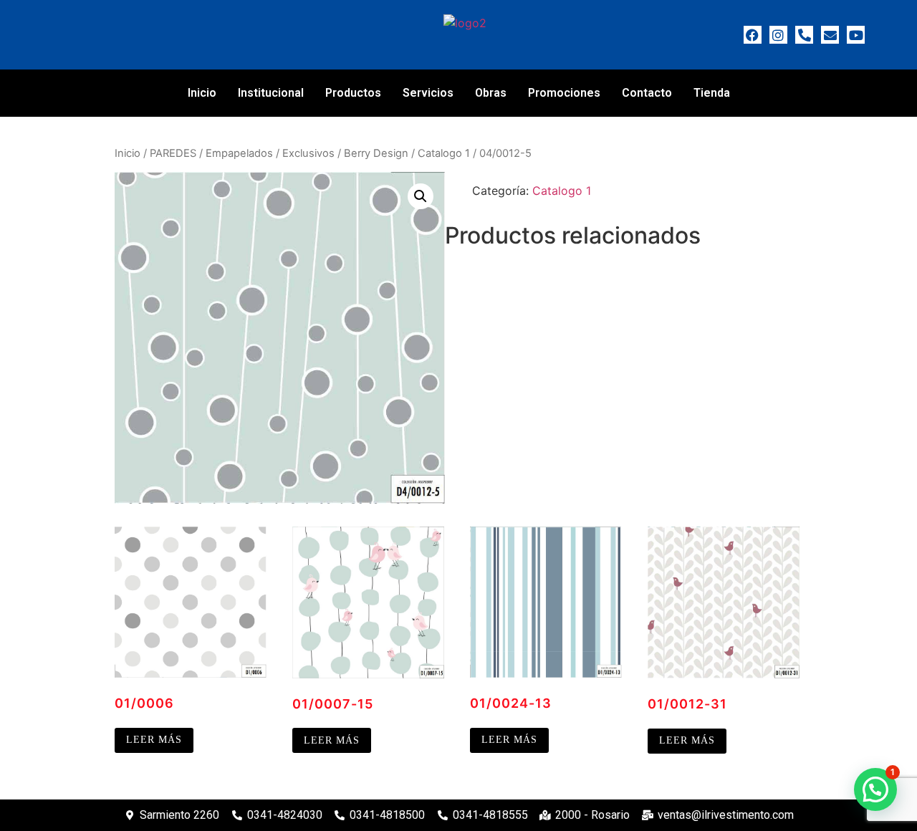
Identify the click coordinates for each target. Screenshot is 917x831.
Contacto (647, 93)
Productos (353, 93)
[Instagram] (778, 35)
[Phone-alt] (804, 35)
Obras (490, 93)
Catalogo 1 (444, 153)
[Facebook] (753, 35)
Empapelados (239, 153)
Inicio (202, 93)
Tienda (711, 93)
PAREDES (173, 153)
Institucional (271, 93)
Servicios (428, 93)
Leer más (154, 739)
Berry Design (376, 153)
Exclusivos (308, 153)
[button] (420, 196)
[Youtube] (856, 35)
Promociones (564, 93)
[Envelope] (830, 35)
